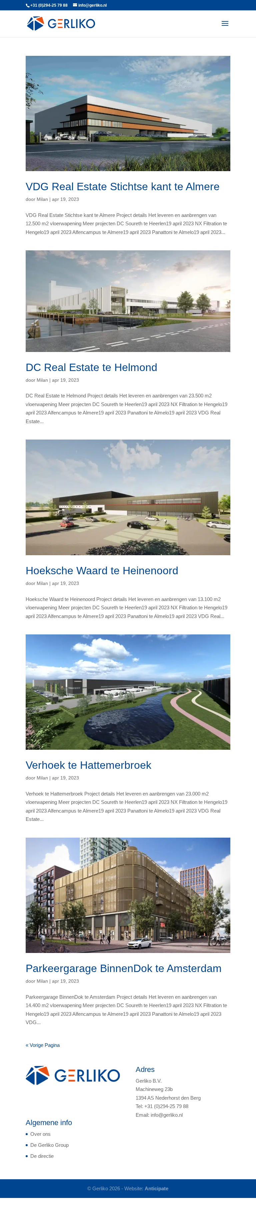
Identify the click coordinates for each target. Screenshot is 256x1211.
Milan (42, 199)
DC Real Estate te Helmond (91, 367)
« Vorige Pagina (43, 1045)
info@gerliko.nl (167, 1115)
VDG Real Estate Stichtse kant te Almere (123, 186)
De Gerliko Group (49, 1145)
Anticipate (156, 1188)
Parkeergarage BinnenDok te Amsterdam (124, 968)
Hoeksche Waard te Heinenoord (102, 571)
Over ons (40, 1134)
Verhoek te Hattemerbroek (88, 765)
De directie (42, 1156)
